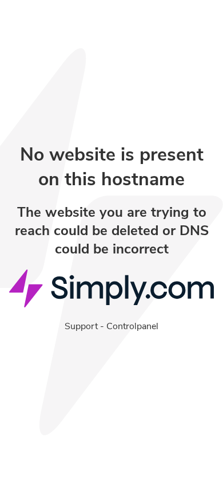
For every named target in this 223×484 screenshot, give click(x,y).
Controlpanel (132, 326)
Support (81, 326)
